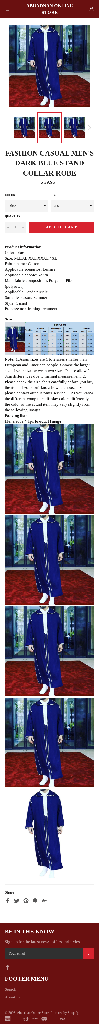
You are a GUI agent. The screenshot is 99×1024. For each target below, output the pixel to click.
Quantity (13, 216)
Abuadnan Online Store (49, 9)
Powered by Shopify (65, 1013)
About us (12, 997)
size (54, 195)
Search (10, 989)
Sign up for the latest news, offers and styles (42, 941)
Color (10, 195)
